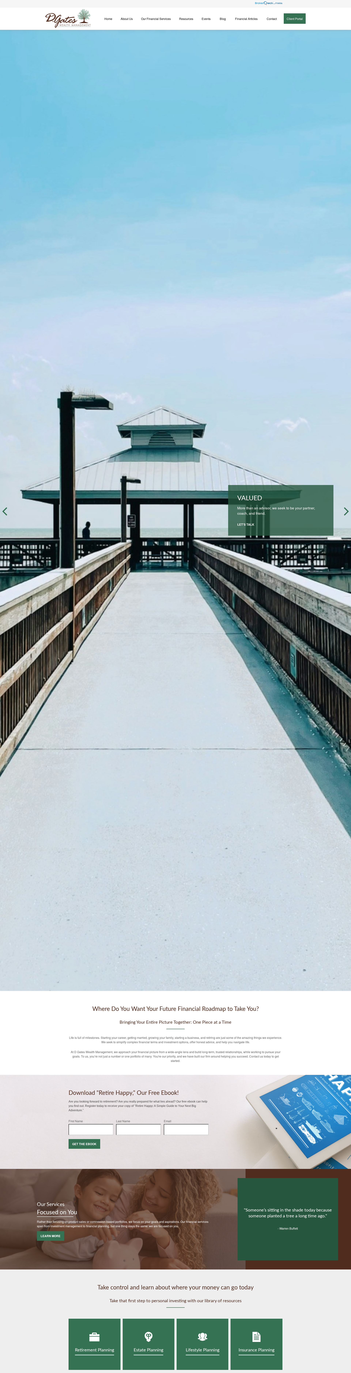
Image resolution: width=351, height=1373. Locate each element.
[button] (108, 18)
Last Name (123, 1121)
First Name (76, 1121)
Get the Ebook (84, 1144)
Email (167, 1121)
